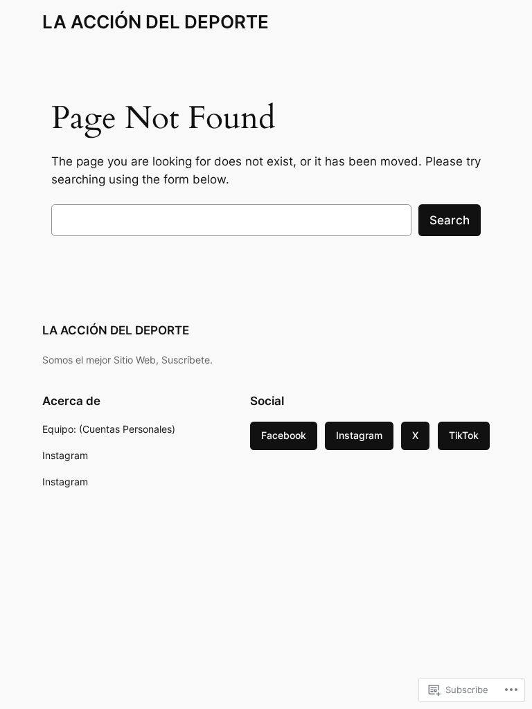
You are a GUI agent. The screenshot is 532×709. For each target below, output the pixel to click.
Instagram (359, 435)
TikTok (464, 435)
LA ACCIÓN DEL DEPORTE (155, 22)
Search (449, 220)
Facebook (283, 435)
